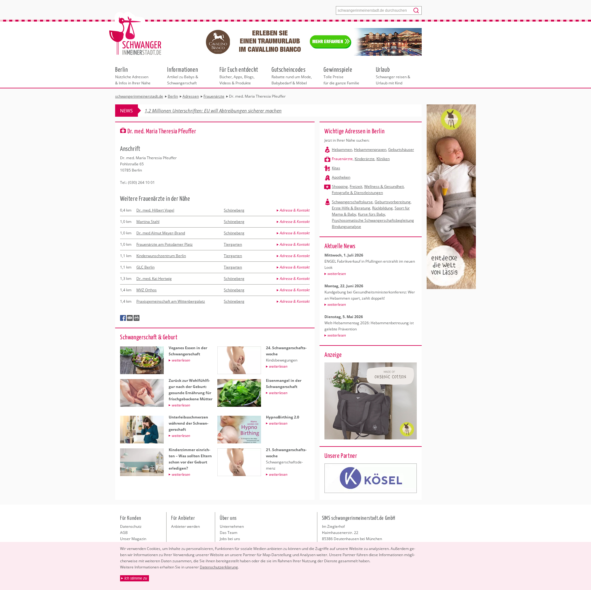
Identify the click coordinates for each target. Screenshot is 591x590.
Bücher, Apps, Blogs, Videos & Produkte (238, 75)
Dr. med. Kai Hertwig (154, 278)
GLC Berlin (145, 267)
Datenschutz (131, 526)
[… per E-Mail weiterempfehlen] (130, 318)
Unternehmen (232, 526)
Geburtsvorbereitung (393, 201)
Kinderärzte (365, 158)
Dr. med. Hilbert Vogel (155, 210)
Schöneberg (234, 210)
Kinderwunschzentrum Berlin (161, 255)
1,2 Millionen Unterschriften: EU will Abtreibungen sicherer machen (213, 110)
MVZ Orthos (146, 290)
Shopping (340, 186)
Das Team (228, 532)
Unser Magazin (133, 538)
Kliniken (383, 158)
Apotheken (341, 177)
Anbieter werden (185, 526)
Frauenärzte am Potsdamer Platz (164, 244)
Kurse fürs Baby (371, 214)
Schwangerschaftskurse (352, 201)
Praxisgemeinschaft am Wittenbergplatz (170, 301)
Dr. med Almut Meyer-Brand (160, 233)
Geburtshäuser (401, 149)
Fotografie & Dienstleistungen (357, 192)
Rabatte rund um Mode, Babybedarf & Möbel (291, 75)
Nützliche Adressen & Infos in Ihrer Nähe (133, 75)
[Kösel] (370, 478)
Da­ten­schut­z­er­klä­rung (219, 567)
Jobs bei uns (230, 538)
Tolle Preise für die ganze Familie (341, 75)
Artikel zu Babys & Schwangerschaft (182, 75)
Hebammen (342, 149)
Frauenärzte (342, 158)
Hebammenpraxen (370, 149)
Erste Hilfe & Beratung (351, 208)
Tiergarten (233, 244)
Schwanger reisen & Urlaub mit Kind (393, 75)
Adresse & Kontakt (295, 210)
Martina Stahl (147, 221)
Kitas (336, 168)
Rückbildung (382, 208)
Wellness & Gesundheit (384, 186)
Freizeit (356, 186)
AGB (124, 532)
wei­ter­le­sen (337, 273)
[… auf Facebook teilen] (123, 318)
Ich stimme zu (135, 578)
